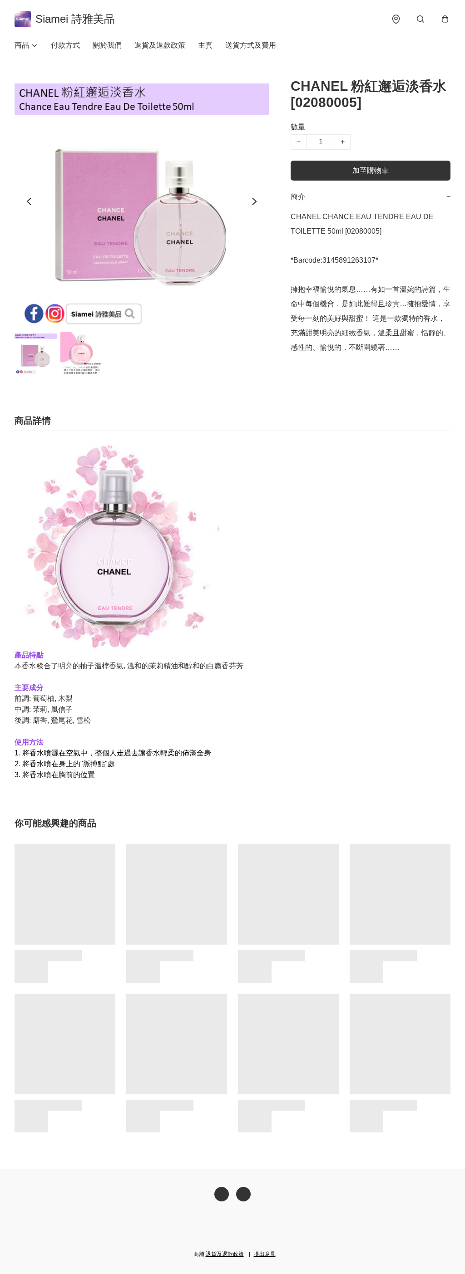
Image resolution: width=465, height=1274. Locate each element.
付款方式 (65, 45)
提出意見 (265, 1254)
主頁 (205, 45)
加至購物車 (370, 170)
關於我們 (107, 45)
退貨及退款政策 (159, 45)
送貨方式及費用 (250, 45)
